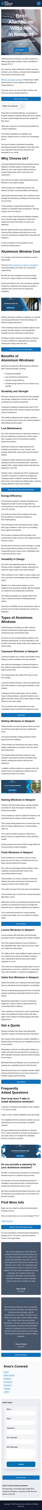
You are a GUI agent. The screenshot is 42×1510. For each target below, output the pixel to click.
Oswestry (7, 1388)
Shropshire (8, 1385)
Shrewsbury (8, 1382)
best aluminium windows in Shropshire (24, 265)
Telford (3, 1221)
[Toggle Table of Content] (21, 106)
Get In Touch (21, 1477)
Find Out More (21, 924)
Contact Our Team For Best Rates (21, 349)
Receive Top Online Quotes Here (21, 1227)
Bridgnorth (7, 1378)
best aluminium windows (13, 80)
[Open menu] (39, 3)
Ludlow (6, 1392)
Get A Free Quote (21, 1355)
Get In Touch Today (21, 99)
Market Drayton (9, 1375)
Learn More (21, 715)
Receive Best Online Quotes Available (21, 489)
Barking (10, 1221)
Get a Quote (19, 50)
